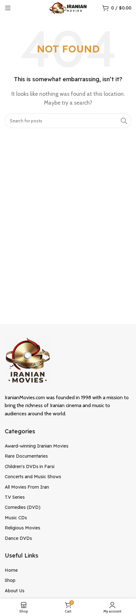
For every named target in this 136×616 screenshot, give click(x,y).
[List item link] (68, 445)
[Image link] (28, 360)
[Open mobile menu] (8, 8)
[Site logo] (68, 7)
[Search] (124, 120)
